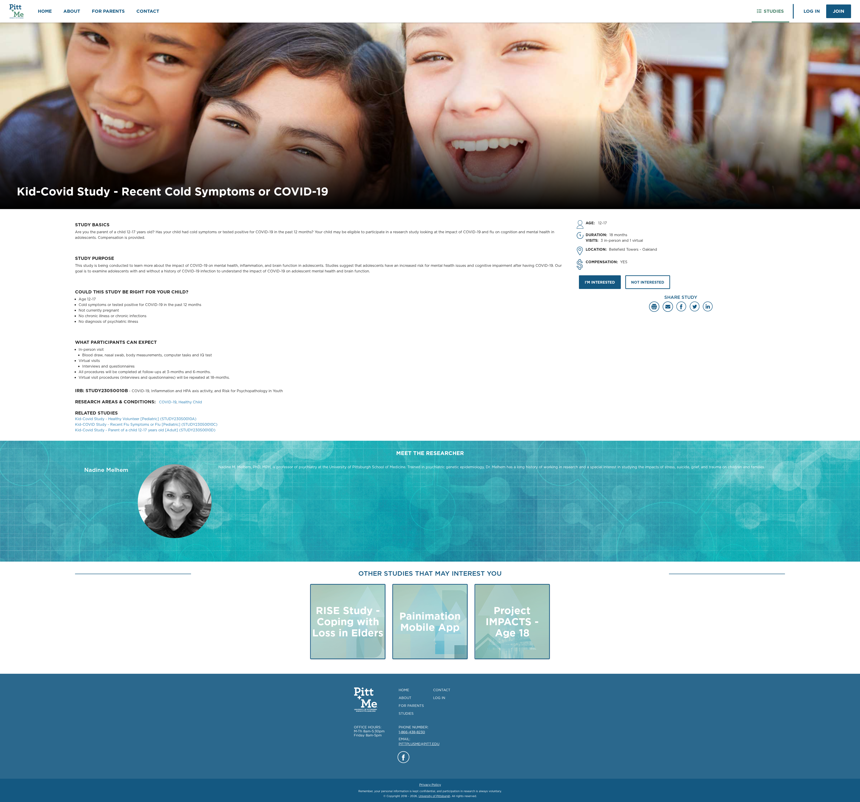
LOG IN (439, 697)
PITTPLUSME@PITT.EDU (419, 744)
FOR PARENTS (411, 705)
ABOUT (405, 697)
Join (838, 11)
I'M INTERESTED (600, 282)
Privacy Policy (430, 785)
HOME (404, 690)
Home (45, 11)
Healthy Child (190, 402)
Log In (812, 11)
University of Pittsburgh (434, 796)
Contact (147, 11)
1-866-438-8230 (412, 732)
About (71, 11)
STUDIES (406, 713)
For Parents (108, 11)
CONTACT (441, 690)
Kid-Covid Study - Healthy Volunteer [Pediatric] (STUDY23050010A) (135, 418)
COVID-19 (167, 402)
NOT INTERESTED (647, 282)
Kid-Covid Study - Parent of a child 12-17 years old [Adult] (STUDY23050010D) (145, 430)
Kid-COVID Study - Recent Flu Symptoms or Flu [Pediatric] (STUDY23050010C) (146, 424)
